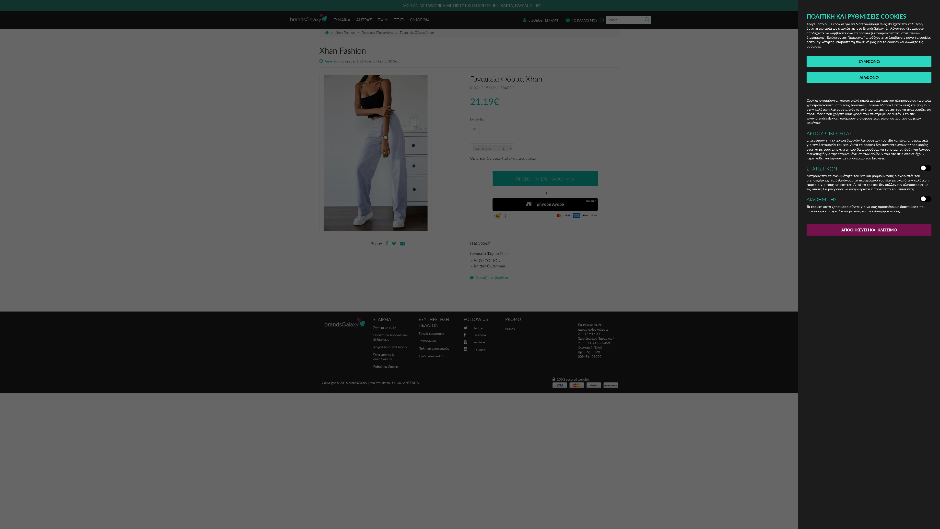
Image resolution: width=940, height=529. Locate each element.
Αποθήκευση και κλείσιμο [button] (869, 230)
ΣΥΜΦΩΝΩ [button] (869, 61)
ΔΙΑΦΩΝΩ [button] (869, 77)
